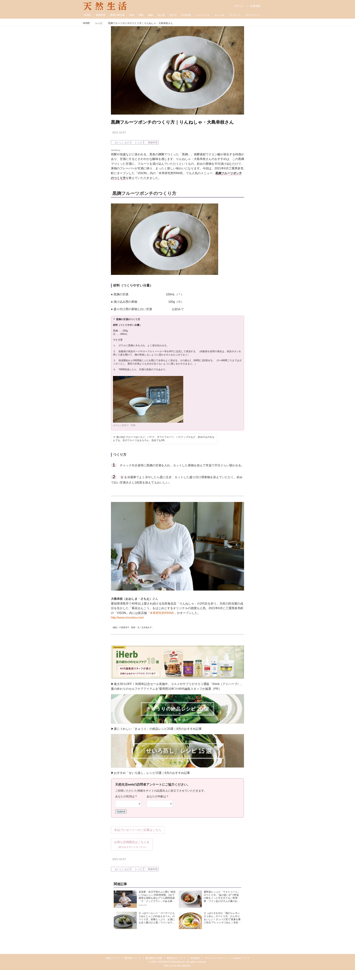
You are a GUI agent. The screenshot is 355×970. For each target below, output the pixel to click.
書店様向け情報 (153, 958)
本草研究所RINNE (162, 613)
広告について (112, 958)
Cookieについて (241, 958)
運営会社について (176, 958)
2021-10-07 (119, 132)
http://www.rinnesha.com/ (127, 617)
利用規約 (195, 958)
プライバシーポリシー (216, 958)
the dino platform (182, 965)
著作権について (132, 958)
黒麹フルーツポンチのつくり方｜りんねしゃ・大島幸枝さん (172, 122)
